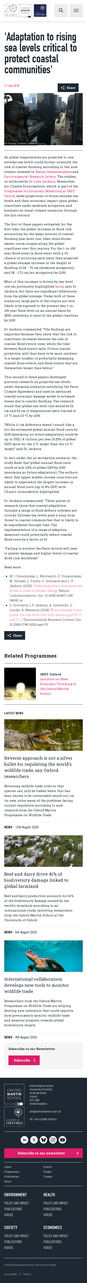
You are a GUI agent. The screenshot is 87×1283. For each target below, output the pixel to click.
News (7, 1181)
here (58, 286)
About (7, 1167)
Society (10, 1227)
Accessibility (11, 1274)
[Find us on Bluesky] (43, 1140)
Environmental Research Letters (30, 176)
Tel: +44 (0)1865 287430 (43, 1119)
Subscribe (22, 1060)
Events (48, 1167)
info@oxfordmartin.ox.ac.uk (45, 1111)
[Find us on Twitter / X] (34, 1140)
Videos (8, 1215)
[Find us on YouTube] (62, 1140)
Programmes (12, 1171)
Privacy (27, 1274)
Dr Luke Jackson (42, 181)
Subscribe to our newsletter (41, 1153)
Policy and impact (16, 1203)
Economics (53, 1227)
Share (71, 88)
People (48, 1171)
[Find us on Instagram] (53, 1140)
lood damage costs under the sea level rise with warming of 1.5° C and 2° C (46, 615)
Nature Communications (53, 172)
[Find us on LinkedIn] (24, 1140)
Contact (48, 1176)
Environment (15, 1194)
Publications (11, 1176)
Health (49, 1194)
